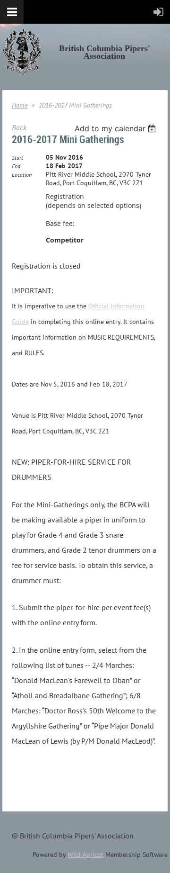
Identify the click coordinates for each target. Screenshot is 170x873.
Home (19, 105)
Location (22, 174)
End (16, 166)
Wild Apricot (85, 854)
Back (19, 127)
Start (17, 157)
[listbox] (116, 128)
